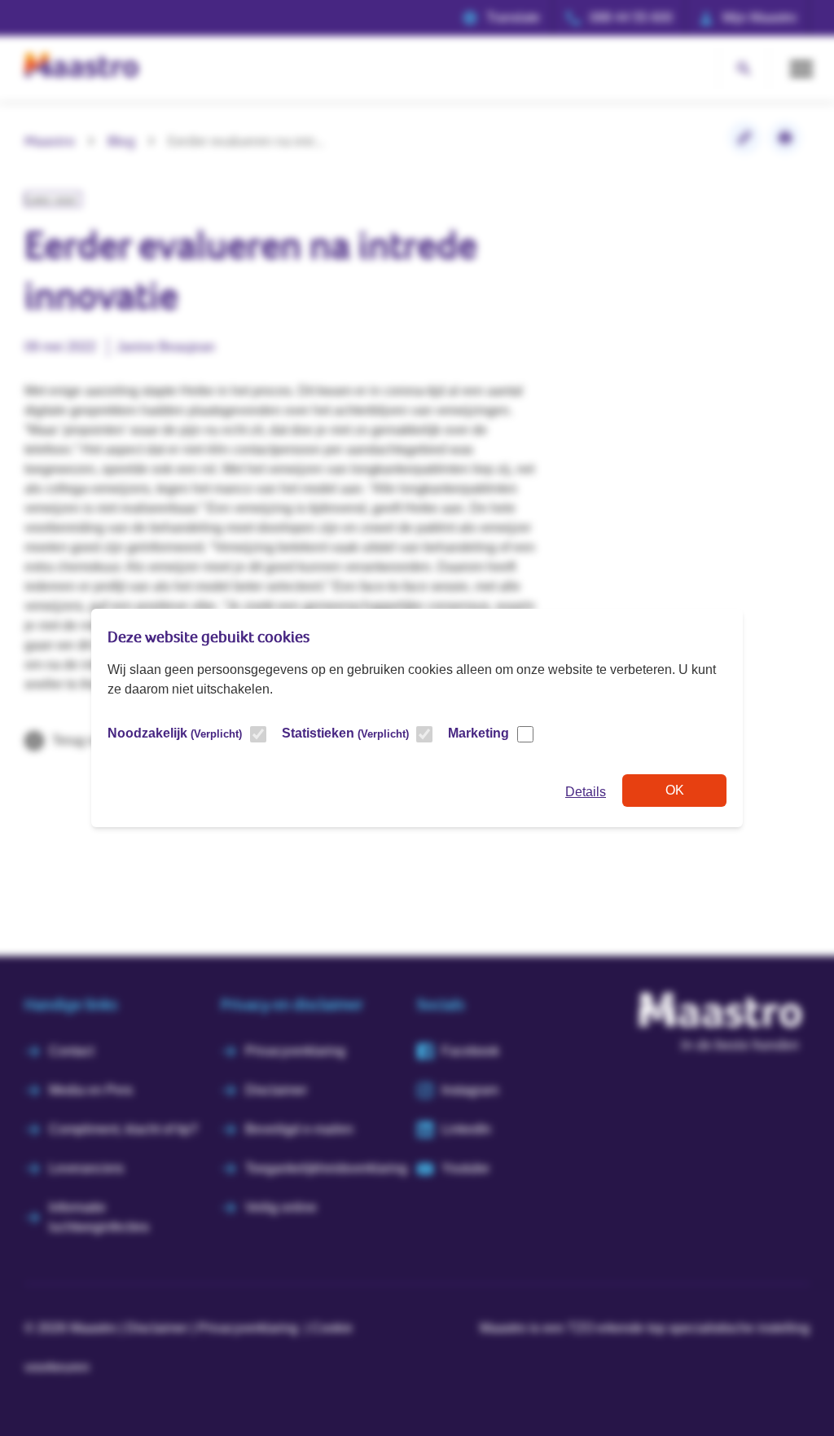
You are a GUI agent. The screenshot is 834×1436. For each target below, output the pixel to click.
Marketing (478, 733)
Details (585, 792)
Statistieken (345, 733)
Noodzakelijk (175, 733)
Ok (674, 790)
